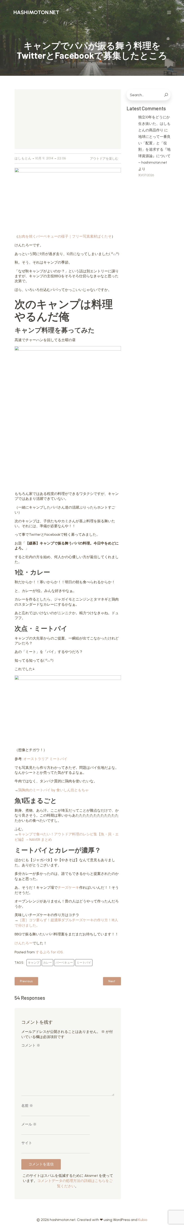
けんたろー (24, 943)
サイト (26, 1143)
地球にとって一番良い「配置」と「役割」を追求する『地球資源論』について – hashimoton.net (154, 149)
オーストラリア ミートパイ (45, 759)
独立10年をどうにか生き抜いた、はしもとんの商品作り (154, 123)
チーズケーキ (68, 887)
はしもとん (23, 158)
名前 (27, 1105)
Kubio (142, 1220)
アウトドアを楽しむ (104, 158)
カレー (47, 962)
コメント (30, 1045)
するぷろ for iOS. (50, 952)
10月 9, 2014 (44, 158)
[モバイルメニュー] (169, 12)
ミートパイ (84, 962)
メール (29, 1124)
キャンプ (33, 962)
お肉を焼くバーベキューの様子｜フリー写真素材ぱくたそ (65, 236)
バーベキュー (64, 962)
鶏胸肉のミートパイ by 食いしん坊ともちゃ (53, 790)
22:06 (61, 158)
